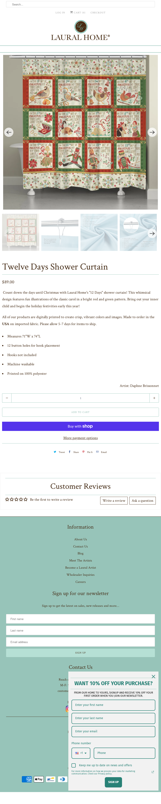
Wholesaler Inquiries (80, 575)
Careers (80, 582)
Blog (80, 553)
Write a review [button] (114, 500)
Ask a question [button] (142, 500)
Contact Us (80, 546)
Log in (60, 12)
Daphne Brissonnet (144, 385)
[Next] (152, 132)
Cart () (79, 12)
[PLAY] (80, 132)
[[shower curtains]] (80, 132)
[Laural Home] (80, 31)
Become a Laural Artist (80, 567)
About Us (80, 539)
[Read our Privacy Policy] (152, 771)
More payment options (80, 438)
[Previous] (8, 132)
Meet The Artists (80, 560)
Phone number (81, 743)
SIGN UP (113, 782)
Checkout (98, 12)
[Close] (153, 677)
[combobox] (80, 753)
